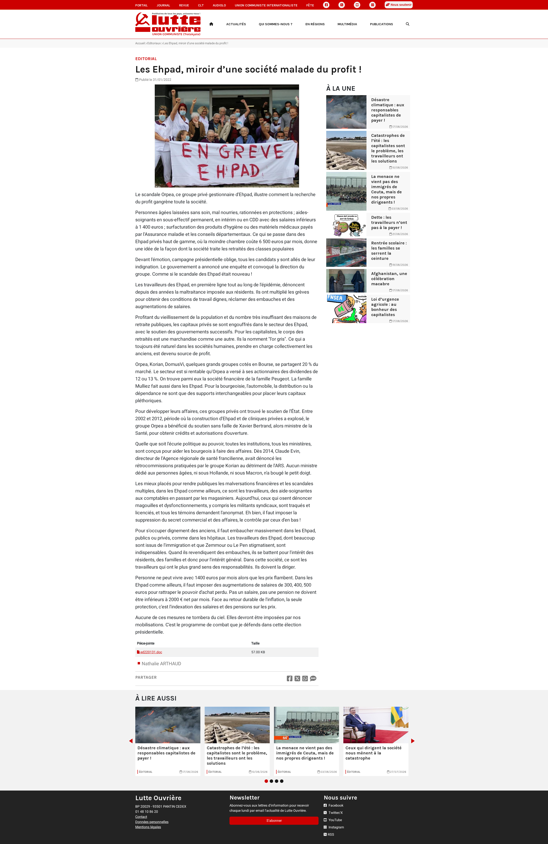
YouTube (335, 820)
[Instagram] (372, 5)
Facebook (335, 805)
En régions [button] (315, 24)
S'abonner (274, 821)
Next (414, 741)
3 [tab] (276, 781)
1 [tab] (266, 781)
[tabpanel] (167, 741)
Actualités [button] (236, 24)
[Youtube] (357, 5)
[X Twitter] (341, 5)
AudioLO (219, 5)
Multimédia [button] (347, 24)
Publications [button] (381, 24)
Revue (184, 5)
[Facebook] (326, 5)
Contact (141, 817)
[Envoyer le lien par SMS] (313, 678)
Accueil (140, 43)
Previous (130, 741)
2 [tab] (271, 781)
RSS (331, 834)
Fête (310, 5)
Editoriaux (154, 43)
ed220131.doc (151, 652)
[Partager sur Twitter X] (297, 678)
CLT (201, 5)
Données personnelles (151, 822)
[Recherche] (407, 24)
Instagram (336, 827)
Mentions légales (148, 827)
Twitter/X (335, 813)
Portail (141, 5)
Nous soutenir (401, 5)
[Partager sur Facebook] (289, 678)
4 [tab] (281, 781)
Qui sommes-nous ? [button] (275, 24)
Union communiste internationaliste (266, 5)
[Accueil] (211, 24)
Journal (163, 5)
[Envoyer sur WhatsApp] (305, 678)
